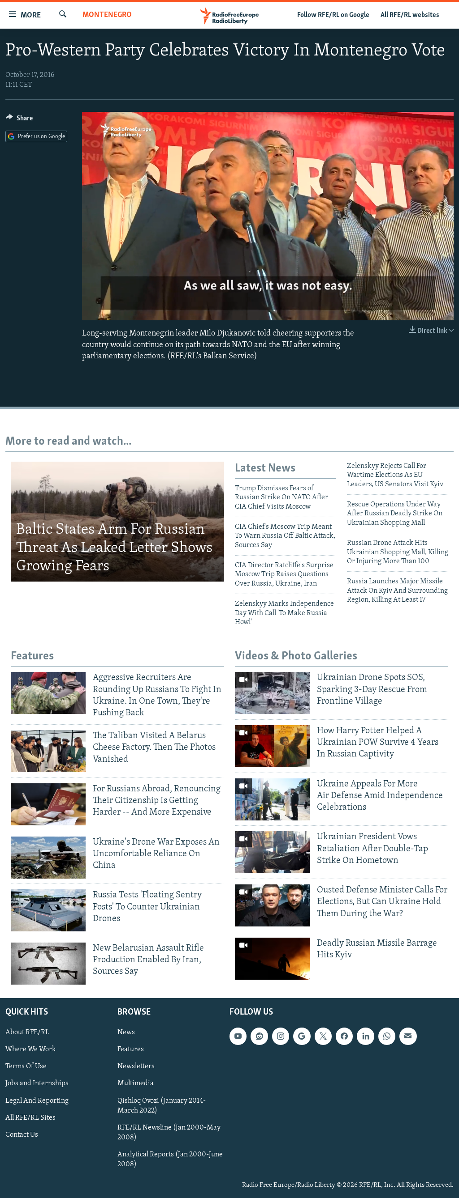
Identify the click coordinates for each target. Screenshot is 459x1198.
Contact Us (21, 1134)
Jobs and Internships (37, 1083)
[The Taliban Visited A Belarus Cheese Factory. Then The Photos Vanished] (48, 751)
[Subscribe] (407, 1036)
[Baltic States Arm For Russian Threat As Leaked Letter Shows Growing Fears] (117, 522)
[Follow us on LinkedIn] (365, 1036)
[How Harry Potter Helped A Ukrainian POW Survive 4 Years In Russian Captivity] (272, 746)
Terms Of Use (26, 1066)
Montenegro (107, 15)
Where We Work (30, 1049)
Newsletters (136, 1066)
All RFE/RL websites (410, 15)
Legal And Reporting (37, 1100)
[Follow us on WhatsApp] (386, 1036)
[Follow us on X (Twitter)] (323, 1036)
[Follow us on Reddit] (259, 1036)
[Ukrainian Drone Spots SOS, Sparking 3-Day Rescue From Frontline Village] (272, 693)
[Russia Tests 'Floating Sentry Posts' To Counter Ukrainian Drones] (48, 910)
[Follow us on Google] (301, 1036)
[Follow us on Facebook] (344, 1036)
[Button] (19, 120)
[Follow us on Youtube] (238, 1036)
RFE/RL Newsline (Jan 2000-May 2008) (169, 1132)
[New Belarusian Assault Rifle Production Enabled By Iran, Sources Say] (48, 964)
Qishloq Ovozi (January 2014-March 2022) (161, 1105)
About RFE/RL (27, 1032)
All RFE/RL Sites (30, 1117)
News (126, 1032)
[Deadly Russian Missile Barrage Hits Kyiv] (272, 959)
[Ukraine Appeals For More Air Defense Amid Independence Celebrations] (272, 799)
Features (130, 1049)
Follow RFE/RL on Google (333, 15)
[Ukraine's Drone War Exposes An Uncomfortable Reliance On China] (48, 858)
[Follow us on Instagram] (280, 1036)
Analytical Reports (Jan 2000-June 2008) (170, 1159)
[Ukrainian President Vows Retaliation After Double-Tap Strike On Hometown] (272, 852)
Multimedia (135, 1083)
